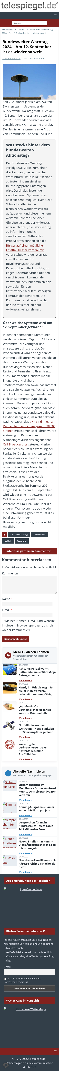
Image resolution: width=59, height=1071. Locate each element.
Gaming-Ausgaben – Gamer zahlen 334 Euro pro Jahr (36, 808)
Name (6, 599)
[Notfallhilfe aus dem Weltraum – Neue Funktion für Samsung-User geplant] (10, 725)
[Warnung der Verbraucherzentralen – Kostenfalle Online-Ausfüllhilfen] (10, 744)
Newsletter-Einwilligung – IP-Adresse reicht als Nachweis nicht (37, 864)
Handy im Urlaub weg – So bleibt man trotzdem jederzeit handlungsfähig (36, 691)
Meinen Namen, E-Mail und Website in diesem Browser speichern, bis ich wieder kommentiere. (28, 625)
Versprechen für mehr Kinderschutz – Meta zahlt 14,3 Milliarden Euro (36, 826)
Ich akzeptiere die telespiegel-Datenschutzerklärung (22, 980)
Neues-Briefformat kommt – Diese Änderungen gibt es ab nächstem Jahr (37, 845)
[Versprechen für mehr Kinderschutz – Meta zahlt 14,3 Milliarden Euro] (10, 823)
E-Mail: (7, 966)
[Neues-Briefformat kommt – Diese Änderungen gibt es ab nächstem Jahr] (10, 842)
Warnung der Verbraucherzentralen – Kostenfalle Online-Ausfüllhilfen (34, 749)
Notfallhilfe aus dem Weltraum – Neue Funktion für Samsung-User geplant (36, 728)
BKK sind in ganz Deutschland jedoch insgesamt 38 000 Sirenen (29, 426)
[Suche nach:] (29, 23)
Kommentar (10, 573)
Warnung (21, 540)
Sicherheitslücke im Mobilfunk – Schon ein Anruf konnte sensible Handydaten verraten (37, 790)
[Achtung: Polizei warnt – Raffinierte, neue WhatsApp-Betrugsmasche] (10, 669)
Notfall (7, 540)
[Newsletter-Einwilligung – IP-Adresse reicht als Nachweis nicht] (10, 860)
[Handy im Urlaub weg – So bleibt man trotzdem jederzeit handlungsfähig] (10, 688)
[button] (54, 15)
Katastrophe (39, 534)
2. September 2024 (11, 58)
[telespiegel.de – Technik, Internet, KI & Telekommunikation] (29, 6)
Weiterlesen (25, 680)
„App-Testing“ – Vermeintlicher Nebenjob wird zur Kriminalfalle (35, 710)
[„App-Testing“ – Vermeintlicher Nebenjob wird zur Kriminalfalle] (10, 706)
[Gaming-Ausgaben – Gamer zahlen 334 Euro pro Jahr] (10, 807)
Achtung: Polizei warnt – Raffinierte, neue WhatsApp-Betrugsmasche (37, 672)
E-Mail (6, 610)
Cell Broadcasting (15, 444)
